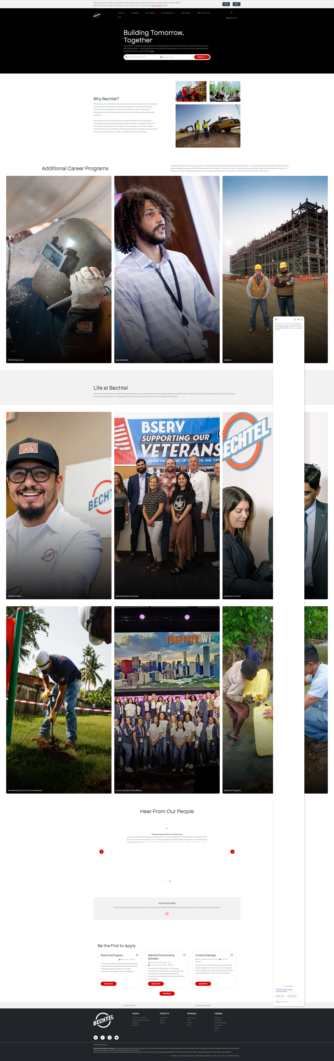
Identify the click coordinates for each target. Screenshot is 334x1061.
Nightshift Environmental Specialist (161, 957)
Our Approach (191, 1017)
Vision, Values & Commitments (141, 1020)
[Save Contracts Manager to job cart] (231, 955)
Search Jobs (217, 1017)
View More (167, 993)
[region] (288, 660)
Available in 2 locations (109, 960)
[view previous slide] (101, 852)
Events (119, 17)
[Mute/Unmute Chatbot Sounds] (298, 319)
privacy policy (284, 326)
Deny (226, 4)
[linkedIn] (96, 1038)
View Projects (163, 1017)
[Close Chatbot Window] (301, 319)
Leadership (136, 1023)
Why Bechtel (218, 1020)
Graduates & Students (220, 1023)
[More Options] (277, 1002)
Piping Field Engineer (112, 955)
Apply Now (108, 984)
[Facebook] (103, 1038)
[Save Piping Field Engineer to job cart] (137, 955)
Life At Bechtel (135, 13)
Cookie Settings (157, 5)
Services (189, 1023)
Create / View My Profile (203, 13)
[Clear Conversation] (295, 319)
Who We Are (121, 13)
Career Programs (150, 13)
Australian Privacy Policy (233, 1055)
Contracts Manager (205, 955)
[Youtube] (116, 1038)
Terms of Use (221, 1055)
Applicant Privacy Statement (186, 1055)
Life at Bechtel (218, 1025)
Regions (162, 1023)
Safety (189, 1020)
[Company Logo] (97, 15)
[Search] (232, 12)
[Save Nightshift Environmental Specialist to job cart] (184, 955)
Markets (162, 1020)
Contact (216, 1028)
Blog (215, 1030)
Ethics (189, 1025)
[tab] (164, 881)
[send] (300, 1002)
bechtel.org (136, 1025)
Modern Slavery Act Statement (203, 1055)
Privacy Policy (173, 1055)
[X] (110, 1038)
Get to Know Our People (139, 1017)
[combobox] (141, 57)
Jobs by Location (185, 13)
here (152, 51)
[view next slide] (232, 852)
